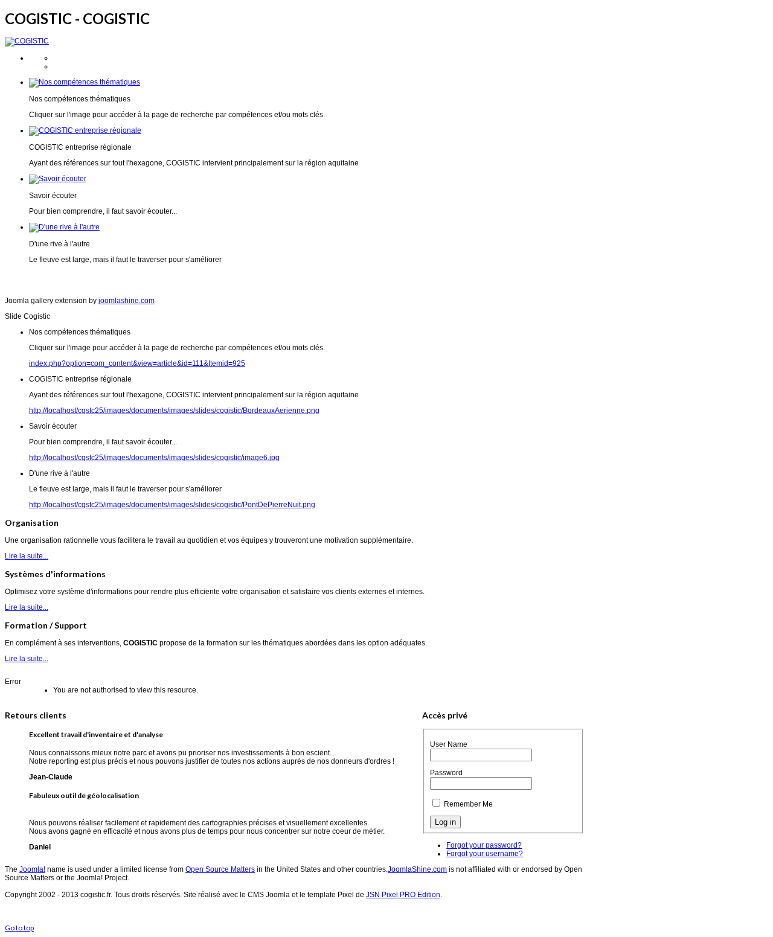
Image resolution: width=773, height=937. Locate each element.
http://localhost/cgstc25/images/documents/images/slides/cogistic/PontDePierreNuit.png (172, 504)
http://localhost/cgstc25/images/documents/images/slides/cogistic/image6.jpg (154, 457)
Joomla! (32, 869)
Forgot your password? (484, 845)
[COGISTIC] (27, 41)
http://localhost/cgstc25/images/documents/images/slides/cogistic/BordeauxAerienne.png (174, 410)
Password (446, 773)
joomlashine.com (126, 300)
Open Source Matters (220, 869)
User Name (448, 744)
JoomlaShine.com (417, 869)
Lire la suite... (26, 556)
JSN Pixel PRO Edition (403, 895)
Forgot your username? (484, 853)
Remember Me (468, 804)
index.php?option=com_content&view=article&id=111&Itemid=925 (137, 363)
